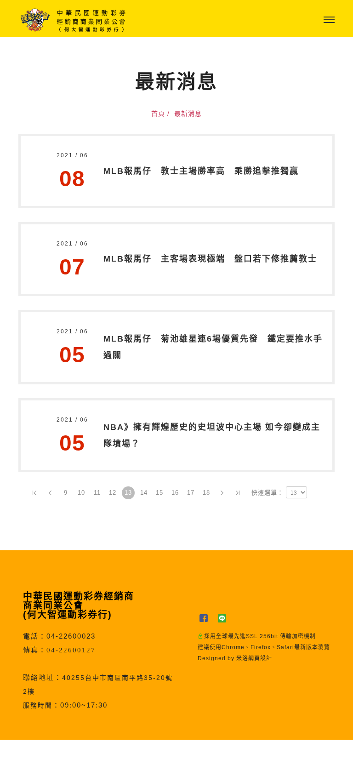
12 (112, 492)
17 (190, 492)
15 (159, 492)
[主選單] (329, 20)
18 (206, 492)
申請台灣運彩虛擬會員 (153, 752)
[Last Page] (237, 492)
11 (97, 492)
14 (144, 492)
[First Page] (34, 492)
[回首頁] (73, 20)
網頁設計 (260, 658)
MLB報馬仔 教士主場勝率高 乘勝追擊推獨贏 (201, 171)
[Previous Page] (50, 492)
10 (81, 492)
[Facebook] (207, 618)
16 (175, 492)
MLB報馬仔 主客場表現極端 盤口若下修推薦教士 (210, 258)
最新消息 (188, 113)
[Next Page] (222, 492)
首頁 (158, 113)
